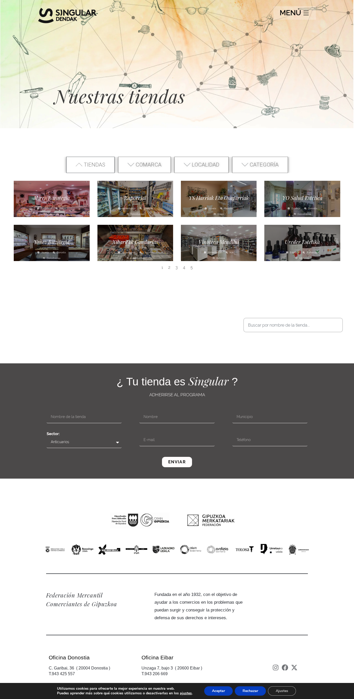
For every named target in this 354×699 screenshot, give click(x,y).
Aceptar (218, 690)
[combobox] (293, 325)
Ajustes (282, 690)
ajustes (186, 693)
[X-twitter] (294, 667)
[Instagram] (275, 667)
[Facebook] (285, 667)
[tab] (90, 165)
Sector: (53, 434)
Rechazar (250, 690)
